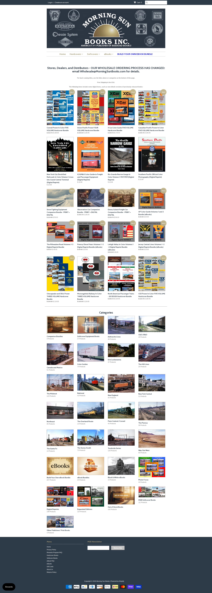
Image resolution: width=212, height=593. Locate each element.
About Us (50, 569)
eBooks (49, 564)
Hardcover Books (52, 555)
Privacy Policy (51, 550)
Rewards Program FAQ (54, 552)
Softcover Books (52, 558)
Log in (50, 2)
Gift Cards (50, 566)
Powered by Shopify (117, 581)
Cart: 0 (139, 2)
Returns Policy (51, 572)
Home (49, 547)
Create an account (62, 2)
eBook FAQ (50, 561)
